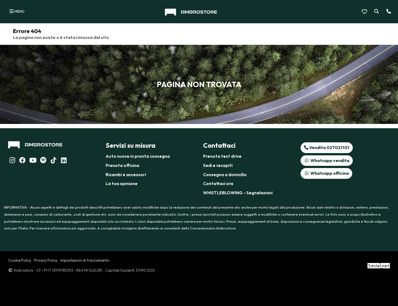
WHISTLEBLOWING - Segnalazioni (238, 192)
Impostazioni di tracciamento (84, 260)
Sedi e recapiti (218, 165)
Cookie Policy (19, 260)
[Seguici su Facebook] (22, 161)
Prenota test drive (222, 156)
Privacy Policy (45, 260)
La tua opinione (122, 183)
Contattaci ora (218, 183)
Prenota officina (122, 165)
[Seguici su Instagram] (12, 161)
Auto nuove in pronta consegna (138, 156)
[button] (375, 11)
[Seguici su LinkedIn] (43, 161)
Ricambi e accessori (126, 174)
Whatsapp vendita (329, 160)
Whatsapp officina (329, 173)
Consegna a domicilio (225, 174)
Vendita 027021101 (328, 147)
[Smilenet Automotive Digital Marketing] (378, 265)
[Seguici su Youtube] (33, 161)
